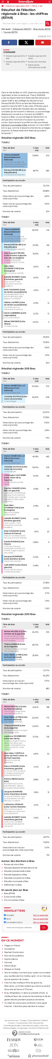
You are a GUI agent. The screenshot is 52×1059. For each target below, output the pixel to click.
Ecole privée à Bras (12, 897)
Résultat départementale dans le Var (20, 868)
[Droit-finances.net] (38, 1045)
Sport (8, 919)
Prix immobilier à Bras (14, 900)
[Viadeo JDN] (38, 1050)
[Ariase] (13, 1055)
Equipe (23, 1020)
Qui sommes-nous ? (12, 1020)
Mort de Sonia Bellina (14, 956)
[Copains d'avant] (13, 1050)
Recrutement (38, 1023)
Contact (12, 1023)
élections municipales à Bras (14, 125)
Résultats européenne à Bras (17, 878)
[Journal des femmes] (13, 1039)
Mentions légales (10, 1028)
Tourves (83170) (10, 32)
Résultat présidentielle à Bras (17, 871)
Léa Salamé (9, 949)
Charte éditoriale (34, 1020)
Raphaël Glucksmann (14, 952)
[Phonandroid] (38, 1056)
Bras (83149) (9, 893)
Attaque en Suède (12, 969)
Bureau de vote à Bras (14, 864)
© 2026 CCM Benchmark (38, 1028)
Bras (29, 65)
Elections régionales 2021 (17, 6)
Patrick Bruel (10, 966)
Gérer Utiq (44, 1026)
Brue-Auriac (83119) (42, 29)
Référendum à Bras (13, 885)
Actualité (10, 915)
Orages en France (12, 945)
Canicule (8, 962)
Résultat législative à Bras (15, 874)
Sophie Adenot (11, 959)
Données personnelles (13, 1026)
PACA (34, 6)
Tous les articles (22, 1023)
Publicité (44, 1020)
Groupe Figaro (22, 1028)
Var (41, 6)
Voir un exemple (40, 915)
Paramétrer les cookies (30, 1026)
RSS (30, 1023)
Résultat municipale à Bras (16, 881)
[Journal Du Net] (13, 1045)
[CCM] (38, 1039)
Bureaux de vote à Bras (37, 62)
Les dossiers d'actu (14, 922)
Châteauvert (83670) (21, 29)
